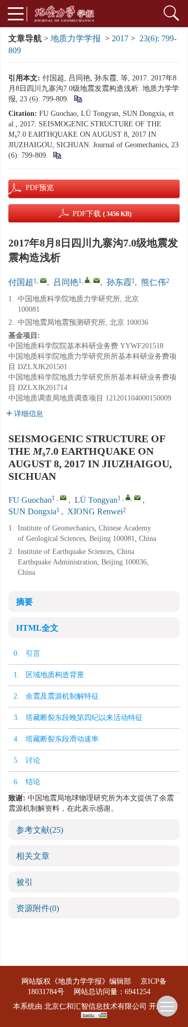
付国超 (20, 282)
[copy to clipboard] (56, 155)
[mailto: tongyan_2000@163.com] (137, 497)
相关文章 (33, 856)
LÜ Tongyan (96, 499)
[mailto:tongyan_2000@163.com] (96, 280)
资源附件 (37, 908)
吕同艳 (65, 282)
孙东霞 (119, 282)
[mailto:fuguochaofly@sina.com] (43, 280)
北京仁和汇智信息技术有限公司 (95, 1006)
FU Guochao (30, 499)
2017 (120, 38)
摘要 (24, 601)
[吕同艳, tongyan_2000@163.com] (87, 280)
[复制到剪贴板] (77, 99)
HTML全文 (37, 627)
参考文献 (39, 829)
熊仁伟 (153, 282)
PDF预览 (31, 188)
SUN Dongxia (32, 511)
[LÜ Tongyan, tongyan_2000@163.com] (128, 497)
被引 (24, 882)
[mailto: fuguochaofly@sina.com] (63, 497)
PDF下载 (102, 214)
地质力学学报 (76, 38)
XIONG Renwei (95, 511)
